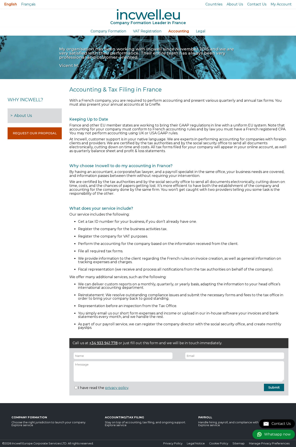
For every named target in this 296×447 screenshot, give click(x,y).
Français (28, 4)
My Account (281, 4)
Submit (274, 387)
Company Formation (108, 31)
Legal (200, 31)
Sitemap (239, 443)
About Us (235, 4)
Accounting (178, 31)
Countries (213, 4)
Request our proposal (35, 133)
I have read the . (103, 388)
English (10, 4)
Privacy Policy (172, 443)
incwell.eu (148, 14)
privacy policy (116, 388)
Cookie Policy (218, 443)
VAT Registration (147, 31)
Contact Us (256, 4)
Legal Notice (196, 443)
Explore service (22, 425)
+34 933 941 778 (103, 343)
